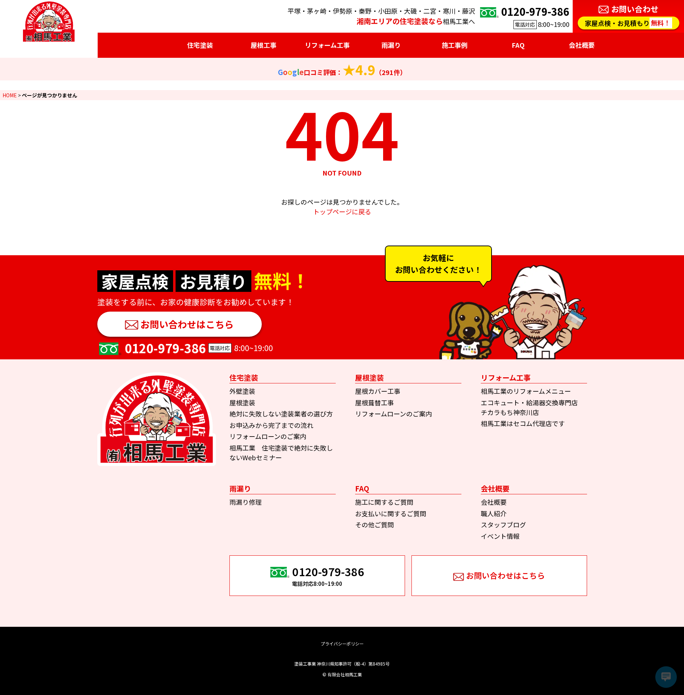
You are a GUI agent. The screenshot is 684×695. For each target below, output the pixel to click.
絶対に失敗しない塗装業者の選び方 (281, 413)
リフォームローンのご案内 (267, 436)
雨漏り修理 (245, 502)
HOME (10, 95)
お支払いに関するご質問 (390, 513)
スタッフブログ (503, 524)
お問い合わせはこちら (187, 324)
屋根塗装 (242, 402)
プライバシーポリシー (342, 643)
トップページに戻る (342, 211)
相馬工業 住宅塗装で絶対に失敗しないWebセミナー (281, 452)
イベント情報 (500, 536)
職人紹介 (494, 513)
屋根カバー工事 (377, 391)
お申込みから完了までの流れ (271, 425)
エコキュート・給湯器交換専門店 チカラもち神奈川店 (532, 407)
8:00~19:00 (535, 16)
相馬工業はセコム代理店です (523, 423)
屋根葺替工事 (374, 402)
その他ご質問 (374, 524)
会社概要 (494, 502)
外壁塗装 (242, 391)
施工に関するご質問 (384, 502)
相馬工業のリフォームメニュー (526, 391)
